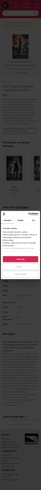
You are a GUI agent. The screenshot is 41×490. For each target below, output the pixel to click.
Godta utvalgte (20, 274)
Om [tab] (33, 220)
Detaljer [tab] (20, 220)
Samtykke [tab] (7, 220)
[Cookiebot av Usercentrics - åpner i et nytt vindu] (28, 214)
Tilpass (19, 266)
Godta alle (20, 259)
